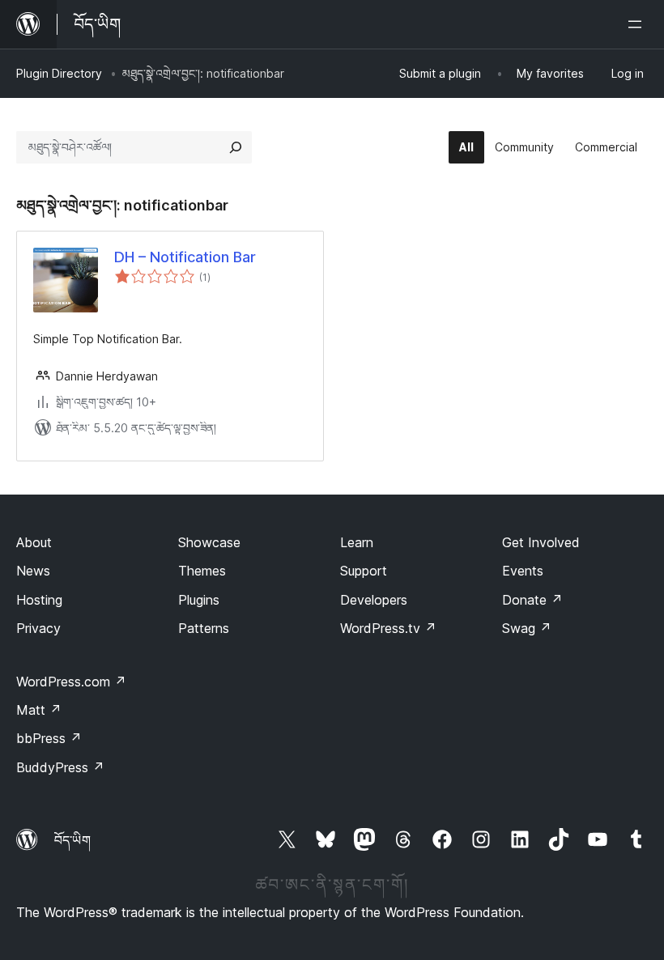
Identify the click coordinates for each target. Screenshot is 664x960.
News (33, 571)
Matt (39, 710)
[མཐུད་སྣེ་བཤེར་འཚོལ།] (235, 147)
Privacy (38, 628)
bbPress (49, 738)
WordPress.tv (388, 628)
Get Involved (541, 542)
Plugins (198, 600)
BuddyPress (60, 767)
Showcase (209, 542)
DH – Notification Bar (185, 256)
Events (522, 571)
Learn (356, 542)
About (34, 542)
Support (363, 571)
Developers (373, 600)
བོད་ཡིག (72, 840)
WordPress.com (71, 681)
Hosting (39, 600)
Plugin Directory (59, 73)
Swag (526, 628)
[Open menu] (638, 24)
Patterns (203, 628)
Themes (202, 571)
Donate (532, 600)
